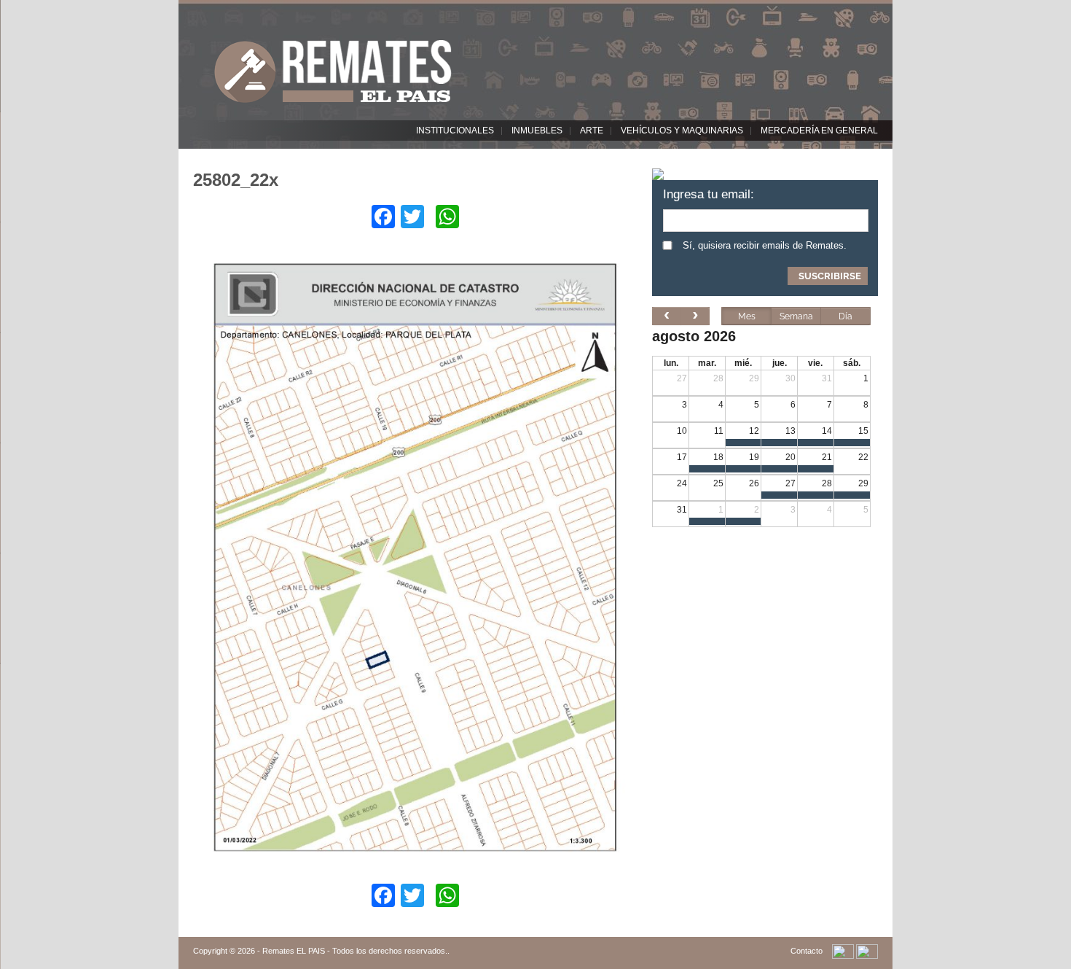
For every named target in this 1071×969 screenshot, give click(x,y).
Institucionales (455, 130)
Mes (747, 316)
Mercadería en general (819, 130)
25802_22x (235, 180)
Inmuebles (536, 130)
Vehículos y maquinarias (682, 130)
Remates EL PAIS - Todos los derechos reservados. (354, 950)
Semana (796, 316)
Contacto (806, 950)
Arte (591, 130)
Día (845, 316)
